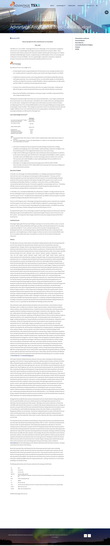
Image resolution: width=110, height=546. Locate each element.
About (10, 535)
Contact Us (30, 535)
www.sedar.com (14, 443)
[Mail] (89, 535)
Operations (20, 535)
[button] (96, 5)
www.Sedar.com (15, 355)
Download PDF (15, 38)
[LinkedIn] (85, 535)
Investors (25, 535)
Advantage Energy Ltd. (54, 535)
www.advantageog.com (28, 355)
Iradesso (56, 537)
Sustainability (15, 535)
